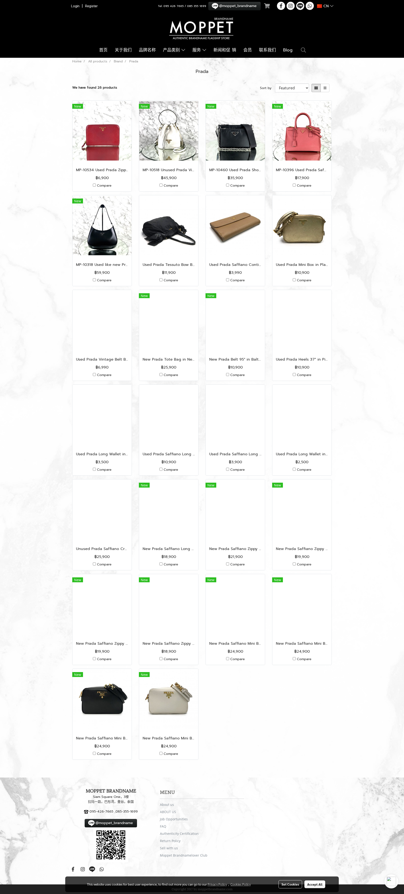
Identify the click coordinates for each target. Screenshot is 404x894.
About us (167, 804)
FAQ (163, 826)
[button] (303, 50)
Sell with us (169, 848)
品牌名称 (147, 50)
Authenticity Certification (179, 833)
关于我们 (123, 50)
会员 (247, 50)
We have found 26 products (94, 87)
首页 (103, 50)
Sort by (267, 88)
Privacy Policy (217, 884)
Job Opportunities (174, 819)
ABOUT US (168, 812)
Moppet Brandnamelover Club (183, 855)
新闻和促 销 (224, 50)
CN (326, 6)
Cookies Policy (241, 884)
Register (91, 6)
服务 (197, 50)
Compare (104, 185)
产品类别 (172, 50)
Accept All (314, 884)
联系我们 (267, 50)
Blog (287, 50)
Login (75, 6)
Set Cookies (290, 884)
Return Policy (170, 841)
